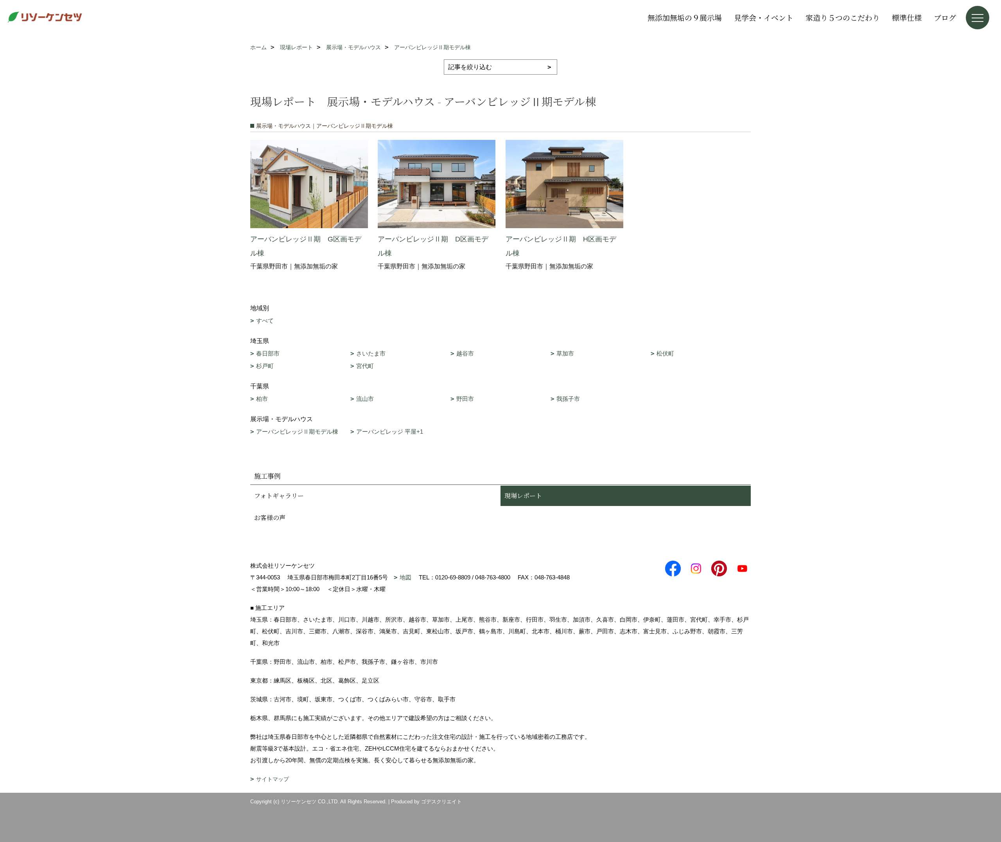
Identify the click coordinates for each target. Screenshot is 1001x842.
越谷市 (465, 353)
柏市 (262, 398)
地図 (405, 577)
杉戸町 (265, 366)
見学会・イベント (763, 17)
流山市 (365, 398)
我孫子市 (568, 398)
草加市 (565, 353)
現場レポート (523, 495)
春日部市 (268, 353)
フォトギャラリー (279, 495)
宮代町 (365, 366)
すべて (265, 320)
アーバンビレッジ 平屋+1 (389, 431)
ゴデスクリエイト (441, 801)
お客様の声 (269, 517)
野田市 (465, 398)
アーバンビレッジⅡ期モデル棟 (297, 431)
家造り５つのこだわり (842, 17)
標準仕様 (907, 17)
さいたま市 (371, 353)
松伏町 (665, 353)
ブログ (945, 17)
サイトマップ (272, 779)
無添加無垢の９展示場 (685, 17)
